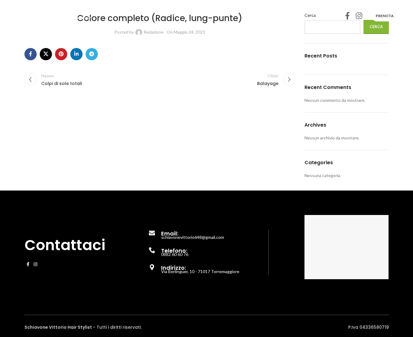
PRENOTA (385, 15)
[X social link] (46, 54)
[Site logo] (53, 15)
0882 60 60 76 (174, 254)
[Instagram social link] (359, 16)
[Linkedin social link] (76, 54)
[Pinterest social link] (61, 54)
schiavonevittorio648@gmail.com (192, 237)
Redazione (154, 32)
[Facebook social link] (347, 16)
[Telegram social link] (92, 54)
